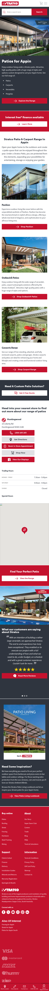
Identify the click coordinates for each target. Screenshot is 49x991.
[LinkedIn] (27, 912)
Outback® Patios (10, 277)
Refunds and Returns (9, 875)
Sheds (4, 827)
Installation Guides (8, 870)
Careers (27, 827)
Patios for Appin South (10, 930)
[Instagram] (18, 912)
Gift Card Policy (29, 866)
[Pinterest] (22, 912)
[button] (24, 530)
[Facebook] (3, 912)
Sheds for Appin (7, 927)
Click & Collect (7, 858)
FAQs (26, 840)
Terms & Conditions (31, 858)
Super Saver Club (30, 823)
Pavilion (6, 205)
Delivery (5, 866)
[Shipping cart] (41, 4)
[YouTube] (13, 912)
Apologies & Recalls (9, 883)
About (27, 813)
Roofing (4, 823)
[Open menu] (45, 3)
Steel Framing (7, 840)
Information (30, 852)
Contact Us (28, 875)
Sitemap (27, 870)
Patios (4, 819)
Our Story (27, 819)
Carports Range (10, 347)
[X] (8, 912)
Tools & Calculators (31, 844)
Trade (26, 832)
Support (6, 852)
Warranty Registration (9, 879)
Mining (4, 844)
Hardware (5, 836)
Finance (4, 862)
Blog (26, 836)
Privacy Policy (29, 862)
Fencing (4, 832)
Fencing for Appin (8, 924)
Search (39, 12)
